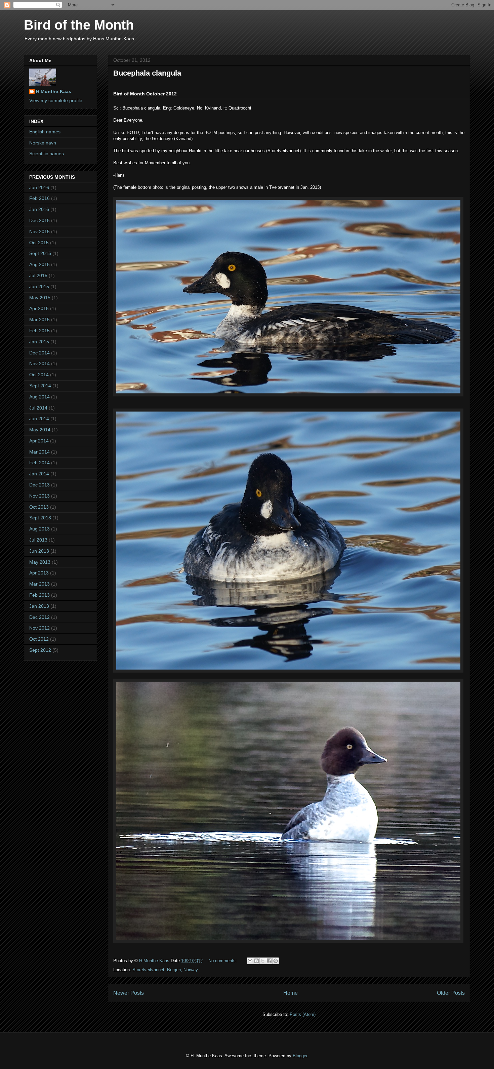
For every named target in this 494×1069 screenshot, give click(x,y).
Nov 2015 (39, 231)
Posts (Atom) (303, 1014)
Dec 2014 (39, 352)
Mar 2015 (39, 319)
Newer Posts (128, 993)
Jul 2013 (38, 540)
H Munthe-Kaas (53, 91)
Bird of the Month (79, 24)
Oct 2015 (39, 242)
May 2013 (39, 562)
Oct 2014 (39, 374)
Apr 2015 (39, 308)
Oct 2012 (39, 639)
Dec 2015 (39, 220)
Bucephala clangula (147, 73)
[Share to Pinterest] (275, 960)
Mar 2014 (39, 452)
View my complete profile (55, 100)
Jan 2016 (39, 209)
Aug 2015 (39, 264)
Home (290, 993)
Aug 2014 (39, 396)
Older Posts (451, 993)
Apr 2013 (39, 572)
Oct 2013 (39, 507)
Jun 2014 (39, 418)
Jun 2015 (39, 286)
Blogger (300, 1055)
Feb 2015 (39, 330)
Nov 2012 (39, 628)
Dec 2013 (39, 484)
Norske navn (42, 142)
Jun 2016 (39, 187)
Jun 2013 (39, 551)
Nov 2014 (39, 363)
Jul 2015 (38, 275)
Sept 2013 (40, 517)
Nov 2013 (39, 496)
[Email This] (250, 960)
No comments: (223, 960)
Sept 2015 (40, 253)
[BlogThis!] (256, 960)
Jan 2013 (39, 606)
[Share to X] (262, 960)
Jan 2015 (39, 341)
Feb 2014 (39, 462)
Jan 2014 (39, 473)
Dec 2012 (39, 617)
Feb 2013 (39, 595)
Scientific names (46, 153)
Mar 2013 (39, 584)
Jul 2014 (38, 408)
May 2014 (39, 429)
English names (44, 131)
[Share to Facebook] (269, 960)
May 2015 (39, 297)
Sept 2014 (40, 385)
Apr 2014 (39, 440)
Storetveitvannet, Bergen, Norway (165, 969)
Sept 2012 (40, 650)
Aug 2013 (39, 528)
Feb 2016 (39, 198)
